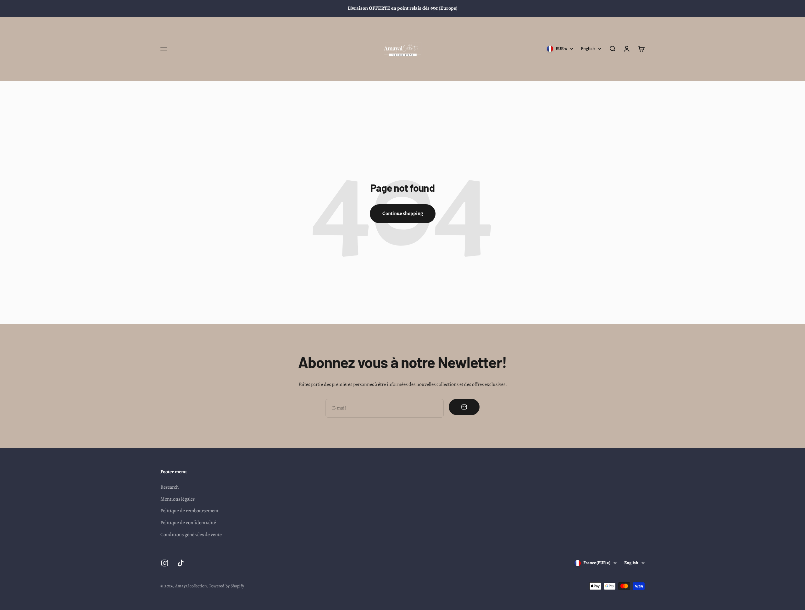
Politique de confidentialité (188, 522)
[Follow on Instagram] (164, 563)
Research (169, 487)
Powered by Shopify (226, 586)
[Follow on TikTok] (180, 563)
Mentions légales (177, 499)
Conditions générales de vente (191, 534)
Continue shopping (402, 213)
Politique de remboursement (189, 510)
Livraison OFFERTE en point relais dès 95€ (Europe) (403, 8)
